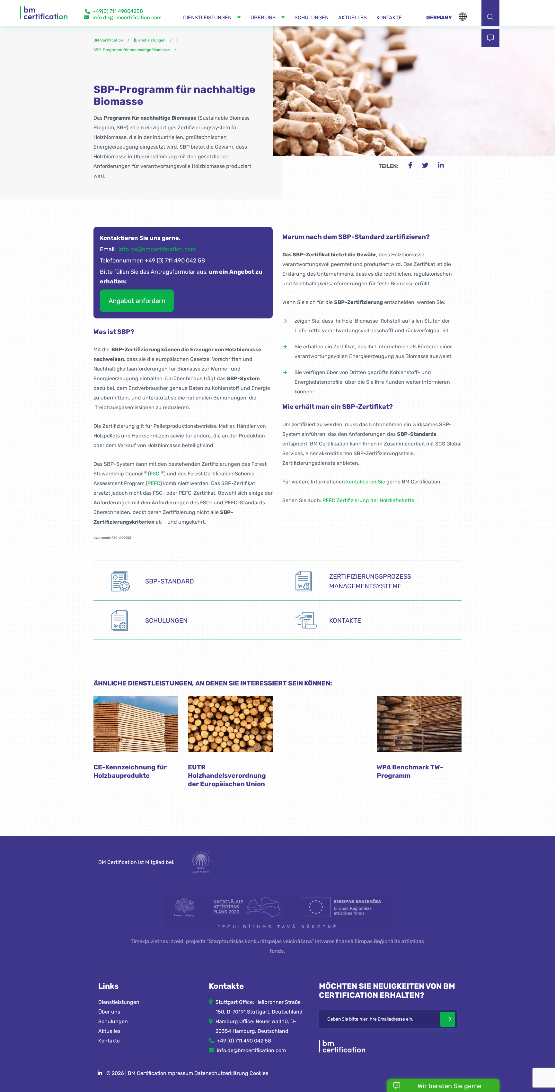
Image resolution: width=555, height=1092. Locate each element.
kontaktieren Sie (365, 482)
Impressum (179, 1073)
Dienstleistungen (118, 1002)
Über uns (109, 1012)
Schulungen (113, 1021)
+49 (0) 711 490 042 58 (244, 1041)
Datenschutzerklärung (221, 1073)
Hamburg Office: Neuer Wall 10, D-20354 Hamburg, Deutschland (256, 1026)
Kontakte (109, 1041)
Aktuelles (109, 1031)
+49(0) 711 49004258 (117, 11)
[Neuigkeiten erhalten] (447, 1019)
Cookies (259, 1073)
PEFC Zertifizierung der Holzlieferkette (368, 500)
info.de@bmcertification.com (127, 17)
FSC (154, 474)
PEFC (153, 483)
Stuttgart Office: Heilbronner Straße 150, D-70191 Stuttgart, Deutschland (259, 1007)
